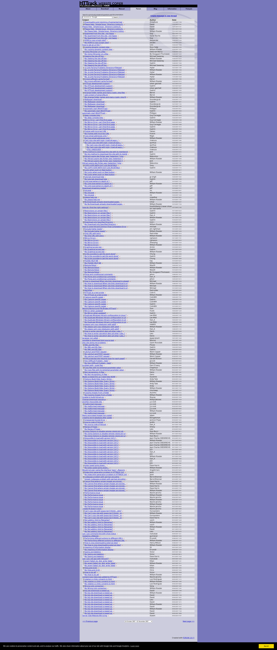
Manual (122, 9)
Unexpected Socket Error (95, 420)
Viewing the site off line (94, 56)
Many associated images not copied (97, 415)
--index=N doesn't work (91, 508)
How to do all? (90, 572)
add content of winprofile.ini (96, 95)
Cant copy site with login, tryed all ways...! (101, 140)
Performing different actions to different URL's (104, 538)
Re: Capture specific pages (95, 299)
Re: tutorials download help (96, 179)
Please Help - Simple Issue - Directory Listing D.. (104, 24)
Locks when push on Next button (98, 170)
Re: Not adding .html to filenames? (99, 522)
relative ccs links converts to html (98, 579)
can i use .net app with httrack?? (95, 558)
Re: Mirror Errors (92, 240)
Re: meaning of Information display (99, 549)
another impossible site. (92, 402)
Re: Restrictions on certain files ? (98, 213)
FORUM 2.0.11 (188, 638)
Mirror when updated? (94, 311)
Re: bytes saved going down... (97, 468)
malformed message (93, 404)
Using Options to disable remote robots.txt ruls (104, 431)
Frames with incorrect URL (95, 131)
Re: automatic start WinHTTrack (97, 111)
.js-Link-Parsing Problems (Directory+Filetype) (103, 67)
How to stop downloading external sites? (101, 543)
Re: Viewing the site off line (96, 58)
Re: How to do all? (92, 574)
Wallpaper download (93, 99)
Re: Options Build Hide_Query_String (99, 381)
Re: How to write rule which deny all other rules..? (105, 333)
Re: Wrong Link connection (96, 588)
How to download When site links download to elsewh (107, 281)
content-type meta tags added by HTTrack (99, 577)
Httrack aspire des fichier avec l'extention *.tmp (104, 156)
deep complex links (92, 115)
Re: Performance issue (94, 495)
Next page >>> (188, 621)
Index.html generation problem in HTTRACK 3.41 (104, 472)
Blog (155, 9)
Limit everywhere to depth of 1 (97, 181)
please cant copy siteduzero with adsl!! (100, 324)
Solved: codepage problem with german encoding (105, 479)
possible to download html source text (98, 340)
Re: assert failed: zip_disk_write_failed (100, 563)
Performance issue (92, 493)
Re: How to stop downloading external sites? (103, 545)
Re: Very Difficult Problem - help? (98, 363)
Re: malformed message (95, 406)
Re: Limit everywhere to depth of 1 (99, 183)
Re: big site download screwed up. (99, 593)
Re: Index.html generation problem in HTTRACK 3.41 (106, 474)
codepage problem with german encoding (102, 477)
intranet (88, 190)
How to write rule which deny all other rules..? (103, 331)
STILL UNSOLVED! (94, 149)
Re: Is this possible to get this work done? (101, 256)
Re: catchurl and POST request (97, 354)
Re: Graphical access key (95, 249)
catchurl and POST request (96, 352)
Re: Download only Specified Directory (100, 224)
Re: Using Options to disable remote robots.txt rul (105, 433)
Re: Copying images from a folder (98, 395)
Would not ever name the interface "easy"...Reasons (103, 470)
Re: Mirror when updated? (95, 313)
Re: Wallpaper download (95, 102)
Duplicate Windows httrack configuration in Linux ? (105, 315)
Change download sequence (94, 399)
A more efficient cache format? (97, 79)
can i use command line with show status (99, 533)
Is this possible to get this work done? (100, 254)
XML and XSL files (92, 345)
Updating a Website (90, 536)
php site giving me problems (94, 342)
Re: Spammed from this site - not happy (101, 36)
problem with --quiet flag (92, 365)
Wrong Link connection (94, 586)
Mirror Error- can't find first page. (98, 120)
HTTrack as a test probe (94, 292)
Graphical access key (93, 247)
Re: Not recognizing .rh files (96, 374)
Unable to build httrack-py (93, 397)
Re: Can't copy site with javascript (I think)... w (103, 513)
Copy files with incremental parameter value (103, 367)
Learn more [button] (134, 646)
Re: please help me (92, 199)
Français (189, 9)
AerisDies (88, 290)
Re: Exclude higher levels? (95, 231)
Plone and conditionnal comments (99, 274)
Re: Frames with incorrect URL (97, 133)
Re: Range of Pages (92, 429)
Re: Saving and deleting (94, 554)
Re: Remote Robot (92, 267)
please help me (91, 197)
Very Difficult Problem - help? (96, 361)
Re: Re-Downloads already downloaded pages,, (104, 204)
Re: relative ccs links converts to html (100, 581)
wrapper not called (90, 338)
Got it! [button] (266, 646)
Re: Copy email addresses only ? (97, 138)
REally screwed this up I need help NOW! (98, 377)
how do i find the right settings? (95, 207)
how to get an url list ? (91, 45)
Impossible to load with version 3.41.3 (100, 438)
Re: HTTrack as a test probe (96, 295)
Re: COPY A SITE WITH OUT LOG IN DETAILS (102, 167)
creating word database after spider (97, 417)
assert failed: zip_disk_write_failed (98, 561)
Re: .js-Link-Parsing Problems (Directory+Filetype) (105, 70)
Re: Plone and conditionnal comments (100, 276)
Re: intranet (89, 193)
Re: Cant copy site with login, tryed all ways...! (103, 142)
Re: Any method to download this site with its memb (106, 154)
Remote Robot (90, 265)
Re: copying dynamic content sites (98, 49)
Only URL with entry (93, 233)
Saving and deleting (93, 552)
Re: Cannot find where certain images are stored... (105, 483)
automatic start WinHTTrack (96, 108)
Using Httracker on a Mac (95, 51)
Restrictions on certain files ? (96, 210)
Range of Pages (91, 427)
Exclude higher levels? (93, 229)
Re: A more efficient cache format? (99, 81)
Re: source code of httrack (95, 424)
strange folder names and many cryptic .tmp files (105, 92)
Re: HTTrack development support (99, 86)
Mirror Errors (90, 238)
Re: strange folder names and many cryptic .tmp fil (105, 97)
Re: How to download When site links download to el (106, 283)
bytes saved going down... (95, 465)
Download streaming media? (94, 188)
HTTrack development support (97, 83)
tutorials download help (94, 177)
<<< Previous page (90, 621)
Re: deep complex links (94, 117)
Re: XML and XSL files (93, 347)
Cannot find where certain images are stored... (104, 481)
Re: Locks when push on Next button (100, 172)
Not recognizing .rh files (94, 372)
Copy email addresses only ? (96, 136)
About (88, 9)
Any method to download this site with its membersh (106, 152)
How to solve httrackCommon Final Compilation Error (104, 226)
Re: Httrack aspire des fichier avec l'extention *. (104, 158)
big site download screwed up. (97, 590)
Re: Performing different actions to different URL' (105, 540)
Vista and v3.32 (91, 568)
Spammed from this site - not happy (99, 33)
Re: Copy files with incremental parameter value (104, 370)
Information (172, 9)
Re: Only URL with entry (94, 236)
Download (105, 9)
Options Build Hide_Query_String (98, 379)
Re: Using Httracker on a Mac (97, 54)
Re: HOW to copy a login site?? (97, 42)
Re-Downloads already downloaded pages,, (102, 202)
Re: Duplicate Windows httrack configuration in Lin (105, 317)
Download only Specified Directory (99, 222)
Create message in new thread (164, 16)
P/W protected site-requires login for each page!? (105, 358)
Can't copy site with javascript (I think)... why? (103, 511)
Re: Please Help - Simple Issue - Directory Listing (104, 31)
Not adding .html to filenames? (97, 520)
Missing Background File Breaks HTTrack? (99, 308)
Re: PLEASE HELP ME (93, 263)
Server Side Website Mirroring (94, 615)
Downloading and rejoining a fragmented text (103, 22)
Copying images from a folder (97, 392)
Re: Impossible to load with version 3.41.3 (101, 440)
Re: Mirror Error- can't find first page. (100, 122)
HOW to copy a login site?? (95, 40)
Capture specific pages (94, 297)
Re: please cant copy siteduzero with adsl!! (102, 326)
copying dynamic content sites (97, 47)
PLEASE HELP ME (91, 261)
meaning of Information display (98, 547)
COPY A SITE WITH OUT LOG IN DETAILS (101, 165)
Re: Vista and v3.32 (92, 570)
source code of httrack (94, 422)
